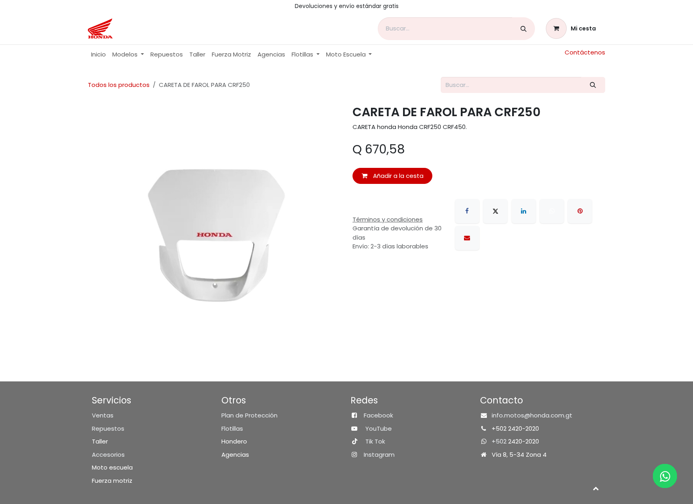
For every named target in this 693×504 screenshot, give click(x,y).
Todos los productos (119, 85)
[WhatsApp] (552, 211)
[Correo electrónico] (467, 238)
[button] (595, 488)
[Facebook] (467, 211)
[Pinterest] (580, 211)
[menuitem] (98, 54)
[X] (495, 211)
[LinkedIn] (524, 211)
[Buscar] (523, 28)
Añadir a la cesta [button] (397, 175)
